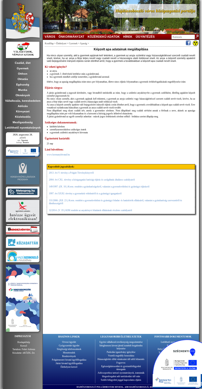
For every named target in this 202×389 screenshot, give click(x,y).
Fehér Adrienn (28, 349)
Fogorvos (120, 362)
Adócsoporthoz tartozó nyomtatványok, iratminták (121, 372)
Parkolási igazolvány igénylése (121, 352)
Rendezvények (69, 356)
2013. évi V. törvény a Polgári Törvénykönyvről (71, 172)
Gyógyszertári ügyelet (69, 345)
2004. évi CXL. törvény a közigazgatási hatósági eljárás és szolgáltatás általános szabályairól (92, 179)
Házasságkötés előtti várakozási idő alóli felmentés (120, 359)
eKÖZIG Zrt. (29, 352)
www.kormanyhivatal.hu (58, 154)
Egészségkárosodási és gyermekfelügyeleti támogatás (121, 368)
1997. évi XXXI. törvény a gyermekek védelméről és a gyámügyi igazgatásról (85, 193)
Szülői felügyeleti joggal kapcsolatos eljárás (121, 380)
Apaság (83, 43)
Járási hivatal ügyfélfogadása (69, 363)
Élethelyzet (61, 43)
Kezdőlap (49, 43)
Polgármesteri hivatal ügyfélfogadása (69, 359)
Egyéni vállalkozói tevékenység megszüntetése (121, 342)
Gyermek (73, 43)
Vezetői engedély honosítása (121, 355)
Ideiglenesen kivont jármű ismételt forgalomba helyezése (120, 347)
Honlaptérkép (23, 342)
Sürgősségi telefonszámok (69, 349)
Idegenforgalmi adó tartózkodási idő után (121, 376)
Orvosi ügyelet (69, 342)
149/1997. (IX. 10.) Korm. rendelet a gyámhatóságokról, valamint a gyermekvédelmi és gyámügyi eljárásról (99, 186)
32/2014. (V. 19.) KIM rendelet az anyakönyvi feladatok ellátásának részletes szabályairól (90, 210)
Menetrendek (69, 352)
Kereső (23, 345)
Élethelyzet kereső (69, 367)
